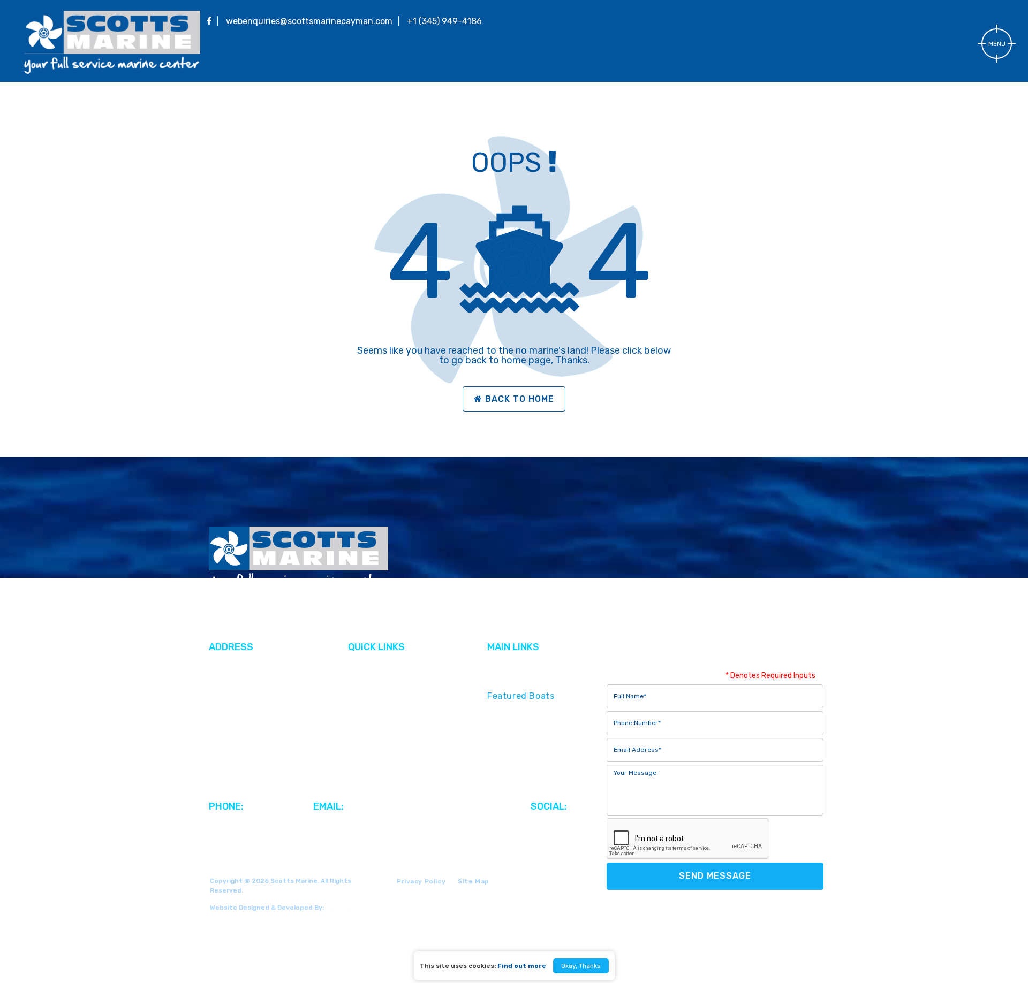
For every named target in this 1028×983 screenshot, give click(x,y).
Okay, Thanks (581, 966)
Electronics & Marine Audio (545, 754)
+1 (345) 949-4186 (444, 21)
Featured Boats (520, 696)
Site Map (473, 881)
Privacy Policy (421, 881)
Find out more (521, 966)
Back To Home (519, 399)
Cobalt (362, 696)
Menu (997, 44)
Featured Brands (523, 680)
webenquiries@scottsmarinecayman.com (309, 21)
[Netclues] (341, 907)
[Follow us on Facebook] (209, 21)
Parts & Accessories (530, 738)
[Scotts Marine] (112, 72)
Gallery (363, 680)
